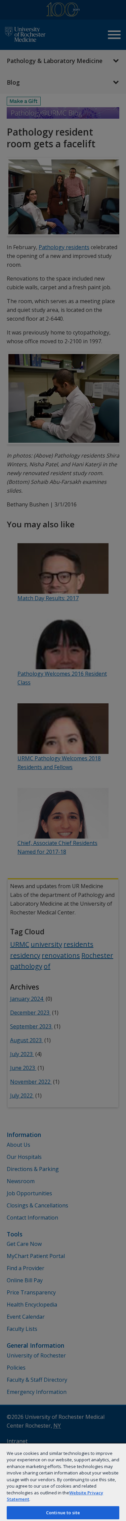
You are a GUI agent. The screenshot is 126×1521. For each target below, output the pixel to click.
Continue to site (63, 1513)
